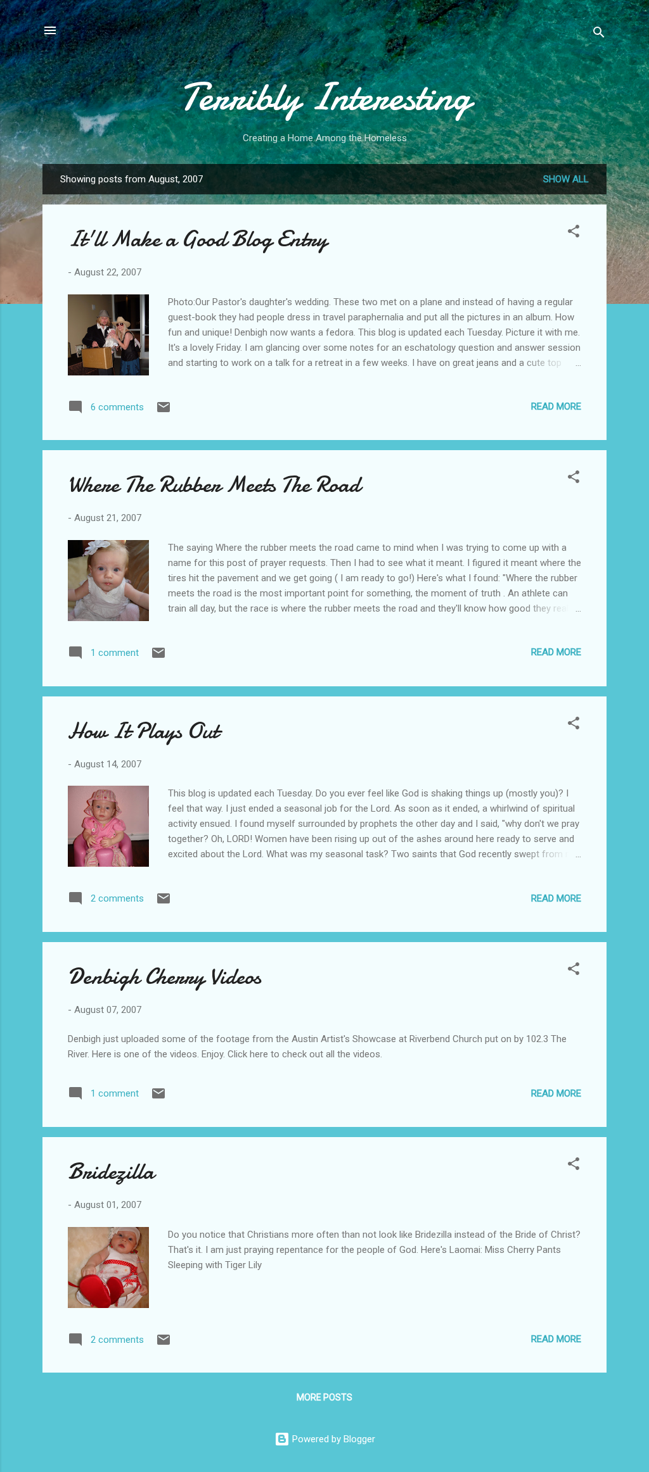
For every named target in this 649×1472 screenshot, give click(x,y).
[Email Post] (163, 411)
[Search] (599, 34)
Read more (556, 406)
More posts (324, 1397)
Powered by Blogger (332, 1439)
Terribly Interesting (324, 97)
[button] (573, 233)
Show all (566, 179)
